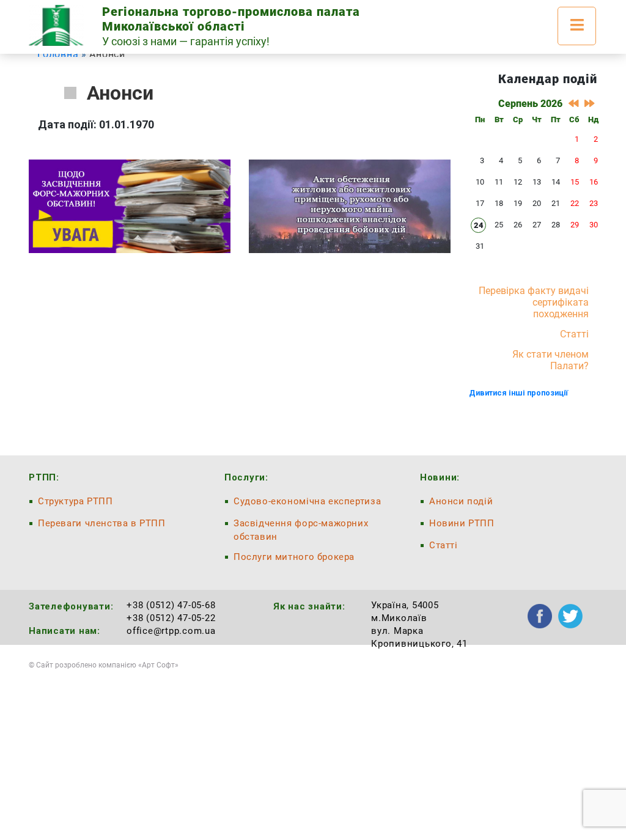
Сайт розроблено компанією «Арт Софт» (107, 665)
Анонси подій (461, 501)
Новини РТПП (462, 523)
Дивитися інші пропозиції (518, 392)
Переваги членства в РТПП (102, 523)
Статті (574, 334)
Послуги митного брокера (294, 556)
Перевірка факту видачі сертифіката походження (534, 302)
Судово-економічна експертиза (307, 501)
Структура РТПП (75, 501)
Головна (58, 54)
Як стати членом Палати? (550, 360)
